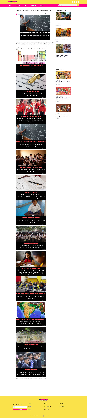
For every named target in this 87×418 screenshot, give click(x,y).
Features (41, 5)
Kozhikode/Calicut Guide (60, 54)
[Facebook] (72, 2)
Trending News (33, 5)
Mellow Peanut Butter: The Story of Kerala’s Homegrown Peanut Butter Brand (63, 99)
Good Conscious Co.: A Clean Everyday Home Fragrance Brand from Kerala (63, 116)
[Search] (78, 5)
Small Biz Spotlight (60, 96)
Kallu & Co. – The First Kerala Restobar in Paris (63, 40)
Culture (25, 5)
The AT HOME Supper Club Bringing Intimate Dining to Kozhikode (62, 56)
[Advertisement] (43, 389)
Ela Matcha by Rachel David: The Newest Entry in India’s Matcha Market (63, 23)
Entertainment (17, 5)
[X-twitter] (76, 2)
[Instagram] (74, 2)
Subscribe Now (20, 409)
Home (10, 5)
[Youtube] (78, 2)
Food (56, 54)
